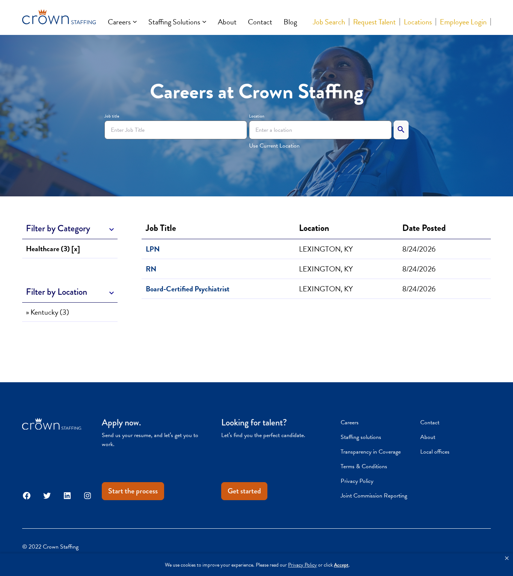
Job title (111, 116)
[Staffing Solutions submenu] (204, 21)
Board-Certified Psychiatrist (187, 288)
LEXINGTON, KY (326, 249)
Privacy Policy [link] (302, 565)
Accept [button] (341, 565)
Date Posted (426, 228)
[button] (506, 558)
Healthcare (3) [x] (53, 248)
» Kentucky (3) (47, 312)
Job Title (161, 228)
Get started (244, 491)
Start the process (133, 491)
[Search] (401, 130)
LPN (153, 249)
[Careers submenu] (135, 21)
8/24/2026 (419, 249)
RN (151, 268)
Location (256, 116)
